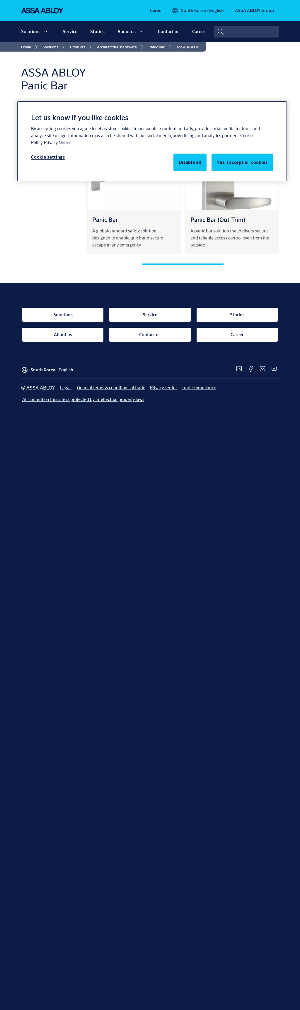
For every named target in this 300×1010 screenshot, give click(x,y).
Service (70, 31)
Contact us (168, 31)
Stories (97, 31)
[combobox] (246, 32)
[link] (156, 10)
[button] (46, 32)
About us (126, 31)
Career (198, 31)
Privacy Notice (57, 142)
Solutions (30, 31)
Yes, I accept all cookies (242, 162)
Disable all (190, 162)
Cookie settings (48, 157)
